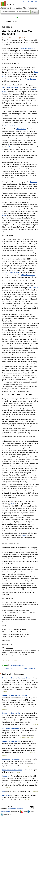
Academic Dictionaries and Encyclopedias (19, 8)
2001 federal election (12, 272)
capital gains (32, 79)
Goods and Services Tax (11, 713)
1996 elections (10, 125)
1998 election (21, 129)
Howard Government (26, 48)
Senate (11, 147)
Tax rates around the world (12, 770)
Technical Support (11, 808)
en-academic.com (8, 3)
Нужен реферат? (17, 665)
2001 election (33, 288)
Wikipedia (19, 18)
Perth (12, 504)
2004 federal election (28, 275)
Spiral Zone (9, 668)
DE (28, 1)
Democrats (33, 182)
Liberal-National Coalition (10, 87)
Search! (34, 12)
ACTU (4, 76)
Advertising (20, 808)
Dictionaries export (5, 811)
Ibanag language (29, 668)
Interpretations (11, 21)
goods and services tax (11, 728)
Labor (36, 72)
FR (36, 1)
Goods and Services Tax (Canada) (14, 695)
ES (32, 1)
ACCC (4, 216)
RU (24, 1)
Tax (3, 791)
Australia (5, 776)
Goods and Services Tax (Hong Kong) (16, 678)
